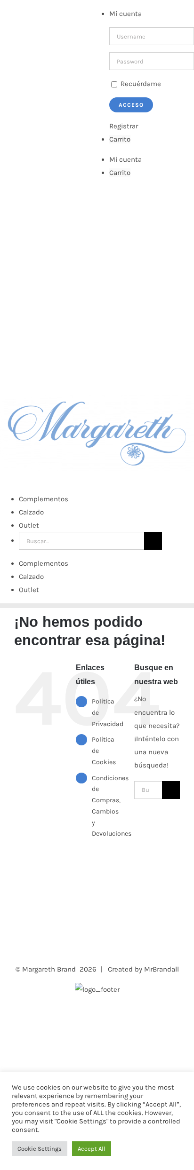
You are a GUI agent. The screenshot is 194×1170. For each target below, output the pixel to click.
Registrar (123, 126)
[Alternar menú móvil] (3, 478)
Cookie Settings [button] (39, 1148)
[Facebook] (17, 929)
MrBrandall (161, 969)
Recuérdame (140, 83)
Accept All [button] (91, 1148)
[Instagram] (29, 929)
